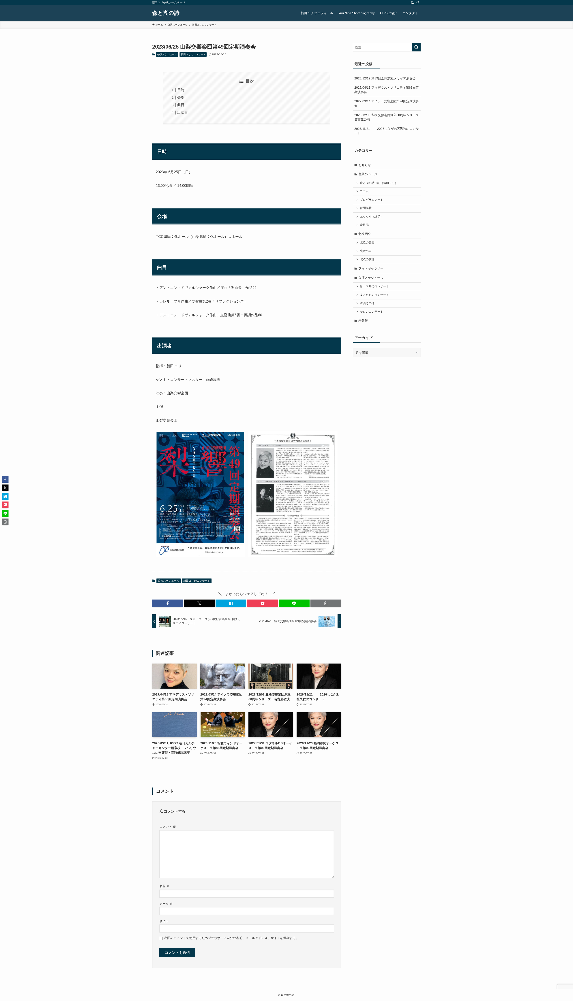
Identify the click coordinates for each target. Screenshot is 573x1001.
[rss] (412, 2)
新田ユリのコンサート (193, 54)
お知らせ (364, 165)
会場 (180, 97)
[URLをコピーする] (325, 603)
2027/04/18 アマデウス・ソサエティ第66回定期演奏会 (386, 90)
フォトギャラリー (370, 268)
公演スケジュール (167, 54)
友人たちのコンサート (374, 295)
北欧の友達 (367, 259)
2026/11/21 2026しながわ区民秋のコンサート (386, 131)
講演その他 (367, 303)
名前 (164, 886)
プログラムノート (371, 199)
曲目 (180, 105)
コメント (167, 826)
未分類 (363, 320)
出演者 (182, 112)
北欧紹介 (364, 234)
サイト (164, 921)
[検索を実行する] (416, 47)
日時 (180, 90)
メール (166, 903)
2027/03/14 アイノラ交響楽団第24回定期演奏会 (386, 103)
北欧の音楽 (367, 242)
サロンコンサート (371, 311)
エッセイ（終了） (371, 216)
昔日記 (364, 224)
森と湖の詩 (166, 13)
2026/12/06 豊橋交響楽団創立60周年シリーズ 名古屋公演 (387, 117)
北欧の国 (366, 251)
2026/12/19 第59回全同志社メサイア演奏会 (385, 78)
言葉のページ (367, 174)
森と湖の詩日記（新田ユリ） (379, 183)
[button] (167, 603)
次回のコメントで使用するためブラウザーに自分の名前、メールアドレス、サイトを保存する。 (231, 938)
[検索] (418, 2)
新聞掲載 (366, 208)
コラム (364, 191)
